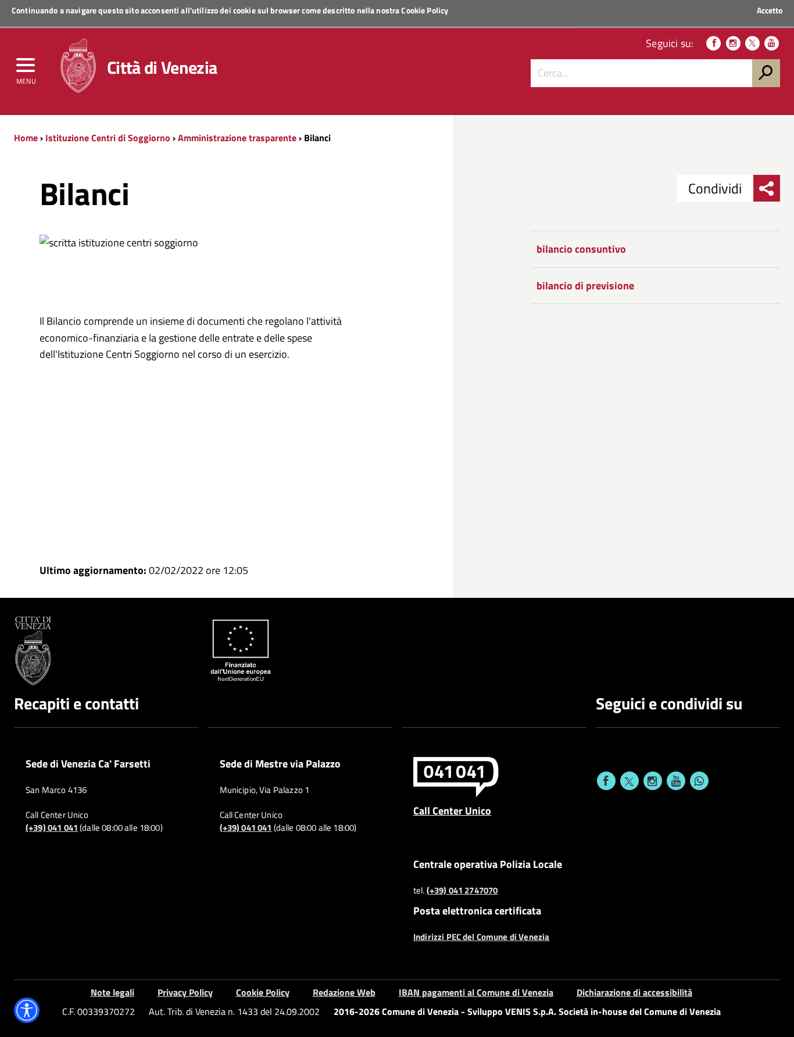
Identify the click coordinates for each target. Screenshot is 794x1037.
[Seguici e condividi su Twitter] (629, 781)
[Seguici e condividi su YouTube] (676, 781)
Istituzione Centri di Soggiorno (107, 138)
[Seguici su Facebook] (713, 43)
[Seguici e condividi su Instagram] (652, 781)
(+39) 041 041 (52, 827)
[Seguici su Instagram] (733, 43)
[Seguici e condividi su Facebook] (606, 781)
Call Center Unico (452, 810)
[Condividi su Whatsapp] (699, 781)
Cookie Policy (424, 10)
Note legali (112, 992)
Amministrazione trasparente (237, 138)
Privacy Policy (185, 992)
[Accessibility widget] (27, 1010)
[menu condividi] (766, 188)
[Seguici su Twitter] (752, 43)
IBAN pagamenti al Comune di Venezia (476, 992)
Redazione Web (344, 992)
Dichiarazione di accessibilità (634, 992)
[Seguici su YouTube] (771, 43)
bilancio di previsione (585, 285)
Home (26, 138)
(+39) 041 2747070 (462, 890)
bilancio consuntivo (581, 249)
